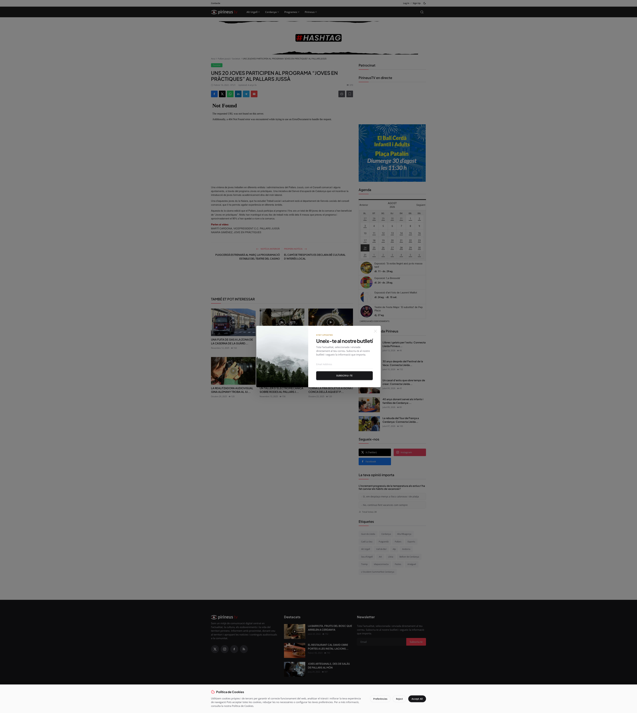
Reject (399, 698)
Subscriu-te (344, 375)
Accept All (417, 698)
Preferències (380, 698)
